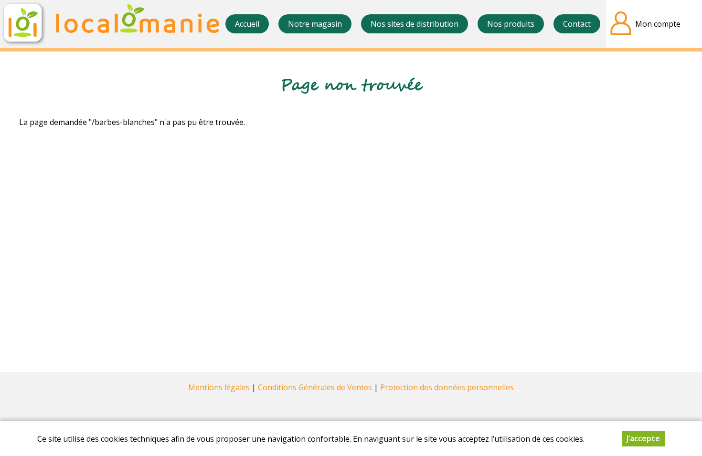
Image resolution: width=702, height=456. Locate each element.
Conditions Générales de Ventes (315, 387)
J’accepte (643, 438)
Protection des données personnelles (447, 387)
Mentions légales (219, 387)
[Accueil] (109, 24)
